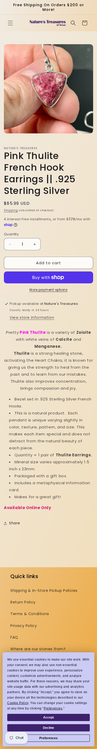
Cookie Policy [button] (17, 703)
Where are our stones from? (38, 649)
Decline (48, 728)
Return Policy (23, 602)
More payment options (48, 290)
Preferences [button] (53, 708)
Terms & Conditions (29, 613)
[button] (10, 23)
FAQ (14, 637)
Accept (48, 717)
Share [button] (14, 523)
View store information (32, 317)
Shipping (11, 210)
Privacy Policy (23, 625)
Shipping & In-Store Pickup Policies (44, 590)
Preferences (48, 738)
